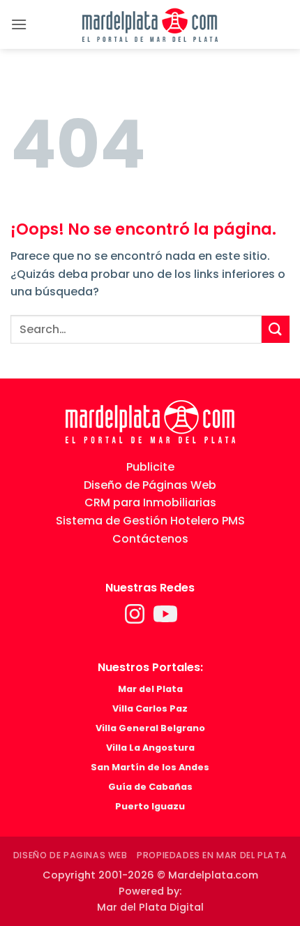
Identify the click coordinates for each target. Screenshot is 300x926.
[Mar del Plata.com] (150, 421)
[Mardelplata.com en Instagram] (136, 618)
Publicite (150, 467)
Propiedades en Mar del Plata (212, 855)
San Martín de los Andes (150, 767)
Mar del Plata (150, 689)
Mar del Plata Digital (150, 907)
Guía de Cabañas (150, 787)
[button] (18, 24)
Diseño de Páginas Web (150, 485)
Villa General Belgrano (150, 728)
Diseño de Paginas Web (70, 855)
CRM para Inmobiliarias (150, 502)
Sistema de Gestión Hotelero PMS (150, 521)
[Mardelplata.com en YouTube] (165, 618)
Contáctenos (150, 539)
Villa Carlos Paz (150, 708)
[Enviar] (276, 329)
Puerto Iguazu (150, 806)
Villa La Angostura (150, 748)
